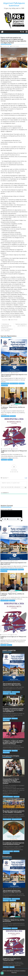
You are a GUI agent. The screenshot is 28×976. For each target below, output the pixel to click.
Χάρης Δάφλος (15, 372)
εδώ (11, 509)
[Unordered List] (10, 487)
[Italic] (4, 487)
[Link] (16, 487)
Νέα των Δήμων (4, 385)
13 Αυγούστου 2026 (6, 449)
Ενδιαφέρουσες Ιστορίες (8, 796)
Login (25, 478)
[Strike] (7, 487)
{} (17, 487)
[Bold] (2, 487)
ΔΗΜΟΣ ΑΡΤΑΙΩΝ (13, 319)
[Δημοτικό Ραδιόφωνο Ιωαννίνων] (2, 31)
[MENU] (26, 32)
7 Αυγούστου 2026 (8, 706)
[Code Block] (14, 487)
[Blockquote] (12, 487)
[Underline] (5, 487)
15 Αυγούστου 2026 (6, 405)
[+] (19, 487)
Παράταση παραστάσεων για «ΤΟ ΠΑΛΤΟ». (21, 324)
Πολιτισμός (10, 459)
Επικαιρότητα (5, 319)
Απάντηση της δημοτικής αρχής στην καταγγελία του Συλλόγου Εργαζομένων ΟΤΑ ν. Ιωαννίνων (7, 327)
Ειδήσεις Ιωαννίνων (14, 383)
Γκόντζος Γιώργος (15, 46)
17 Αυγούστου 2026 (6, 372)
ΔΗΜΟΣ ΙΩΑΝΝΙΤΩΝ (5, 383)
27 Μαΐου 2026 (7, 809)
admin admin (15, 405)
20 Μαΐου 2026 (7, 841)
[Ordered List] (9, 487)
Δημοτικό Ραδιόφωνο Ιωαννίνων (14, 4)
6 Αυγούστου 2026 (8, 739)
